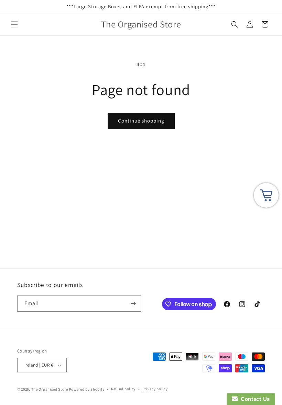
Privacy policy (155, 388)
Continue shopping (141, 120)
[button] (14, 24)
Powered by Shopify (87, 389)
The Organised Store (49, 389)
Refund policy (123, 388)
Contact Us (254, 399)
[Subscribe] (133, 304)
